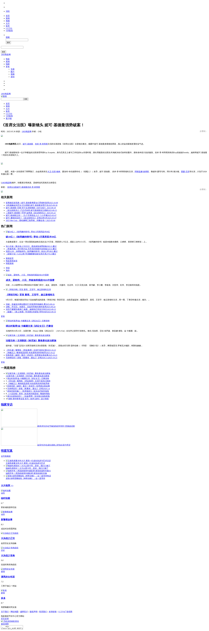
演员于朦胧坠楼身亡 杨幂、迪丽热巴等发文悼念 (31, 309)
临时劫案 (5, 498)
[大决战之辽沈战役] (9, 533)
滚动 (13, 77)
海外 (8, 270)
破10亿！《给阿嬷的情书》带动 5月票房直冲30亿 (31, 236)
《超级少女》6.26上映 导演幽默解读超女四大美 (31, 254)
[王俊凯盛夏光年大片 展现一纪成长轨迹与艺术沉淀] (28, 461)
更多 (8, 67)
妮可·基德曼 (28, 144)
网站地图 (14, 612)
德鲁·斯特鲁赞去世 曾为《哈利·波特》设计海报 (28, 399)
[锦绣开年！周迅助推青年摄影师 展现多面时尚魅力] (28, 471)
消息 (8, 11)
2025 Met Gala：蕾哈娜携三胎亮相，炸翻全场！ (30, 220)
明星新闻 (10, 263)
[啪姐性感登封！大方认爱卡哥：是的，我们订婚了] (28, 466)
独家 (8, 64)
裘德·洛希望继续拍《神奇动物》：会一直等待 (25, 478)
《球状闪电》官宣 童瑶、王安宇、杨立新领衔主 (30, 294)
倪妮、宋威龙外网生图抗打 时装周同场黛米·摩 (30, 304)
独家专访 (7, 404)
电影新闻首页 (11, 261)
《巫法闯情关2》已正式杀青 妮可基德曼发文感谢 (31, 210)
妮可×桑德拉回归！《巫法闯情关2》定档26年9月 (31, 218)
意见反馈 (5, 619)
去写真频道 (6, 456)
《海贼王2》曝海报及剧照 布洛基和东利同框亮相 (28, 383)
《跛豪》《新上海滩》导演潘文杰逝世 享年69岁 (31, 312)
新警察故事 (6, 519)
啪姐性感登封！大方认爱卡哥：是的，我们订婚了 (27, 468)
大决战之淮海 (8, 555)
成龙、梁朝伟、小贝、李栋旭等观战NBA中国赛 (30, 280)
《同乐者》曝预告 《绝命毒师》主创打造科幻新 (31, 350)
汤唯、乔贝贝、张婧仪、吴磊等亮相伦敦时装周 (30, 307)
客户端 (9, 118)
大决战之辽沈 (8, 538)
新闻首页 (10, 258)
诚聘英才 (24, 612)
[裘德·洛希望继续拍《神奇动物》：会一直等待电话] (28, 476)
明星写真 (7, 450)
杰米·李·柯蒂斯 (41, 144)
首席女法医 (12, 187)
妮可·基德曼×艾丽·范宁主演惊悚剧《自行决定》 (31, 208)
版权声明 (33, 612)
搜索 (8, 37)
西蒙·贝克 (185, 172)
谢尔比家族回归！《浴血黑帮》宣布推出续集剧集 (28, 396)
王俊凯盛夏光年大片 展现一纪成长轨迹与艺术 (25, 463)
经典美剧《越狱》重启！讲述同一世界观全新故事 (31, 355)
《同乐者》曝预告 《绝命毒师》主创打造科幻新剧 (28, 381)
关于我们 (5, 612)
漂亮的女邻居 (8, 576)
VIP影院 (9, 31)
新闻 (8, 18)
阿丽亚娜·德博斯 (142, 172)
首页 (8, 16)
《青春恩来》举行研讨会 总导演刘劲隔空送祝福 (31, 249)
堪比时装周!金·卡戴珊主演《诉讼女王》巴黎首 (29, 326)
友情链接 (52, 612)
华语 (8, 268)
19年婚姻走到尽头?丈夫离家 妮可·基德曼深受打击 (31, 205)
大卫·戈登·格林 (53, 172)
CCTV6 (9, 28)
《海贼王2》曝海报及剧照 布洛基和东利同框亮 (30, 353)
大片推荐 (7, 485)
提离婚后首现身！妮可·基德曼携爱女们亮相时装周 (32, 203)
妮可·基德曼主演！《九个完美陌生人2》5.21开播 (31, 215)
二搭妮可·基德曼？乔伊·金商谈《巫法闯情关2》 (31, 213)
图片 (13, 72)
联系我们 (43, 612)
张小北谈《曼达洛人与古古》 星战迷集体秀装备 (31, 246)
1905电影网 (6, 54)
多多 (3, 598)
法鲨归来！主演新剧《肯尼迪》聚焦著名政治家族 (31, 340)
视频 (8, 21)
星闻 (8, 61)
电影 (8, 59)
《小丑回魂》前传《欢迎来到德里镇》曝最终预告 (28, 394)
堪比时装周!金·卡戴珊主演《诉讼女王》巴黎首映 (28, 378)
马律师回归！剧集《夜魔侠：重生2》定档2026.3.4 (31, 358)
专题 (13, 69)
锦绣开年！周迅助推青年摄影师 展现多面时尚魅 (26, 473)
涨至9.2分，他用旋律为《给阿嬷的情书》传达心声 (32, 251)
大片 (8, 23)
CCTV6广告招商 (65, 612)
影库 (8, 26)
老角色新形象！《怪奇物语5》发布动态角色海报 (28, 391)
